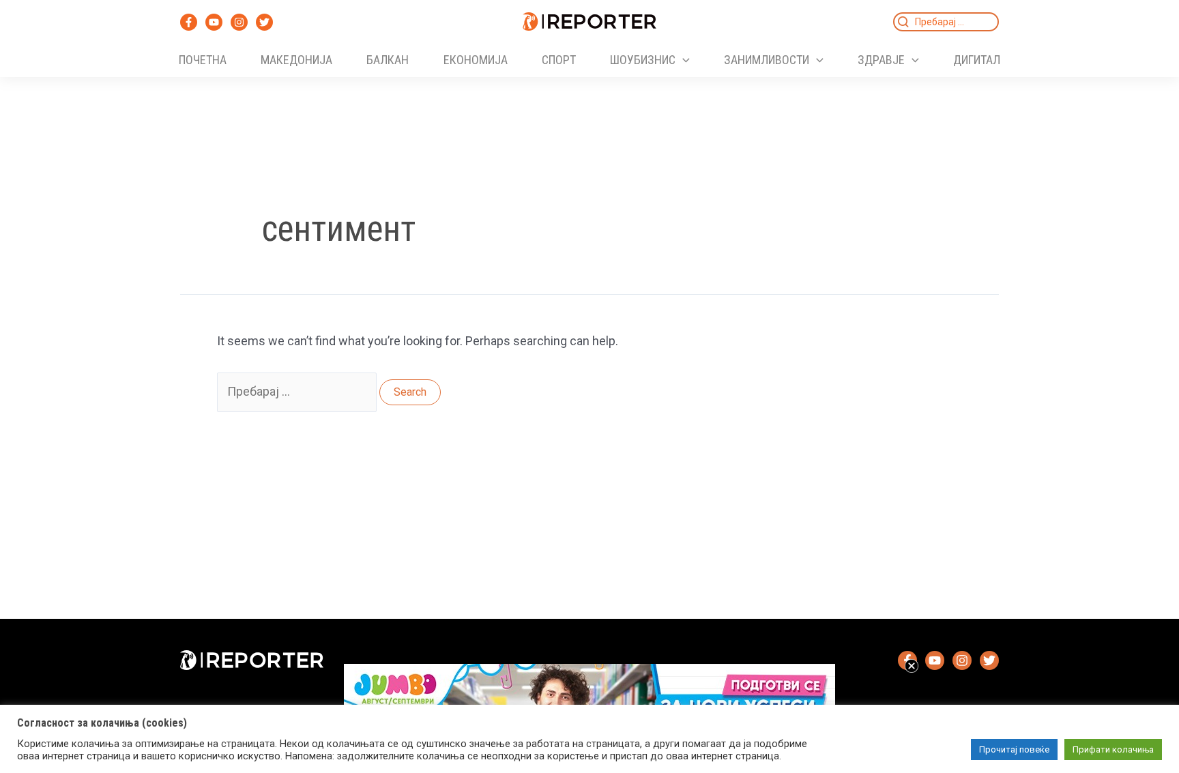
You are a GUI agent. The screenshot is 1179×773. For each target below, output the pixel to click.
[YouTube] (213, 22)
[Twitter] (264, 22)
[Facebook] (188, 22)
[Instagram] (239, 22)
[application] (682, 60)
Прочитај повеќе (1014, 749)
